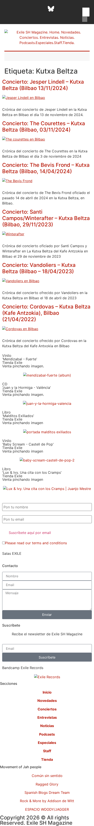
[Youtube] (73, 8)
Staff (47, 751)
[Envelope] (45, 15)
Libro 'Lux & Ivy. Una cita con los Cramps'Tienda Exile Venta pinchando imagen (32, 474)
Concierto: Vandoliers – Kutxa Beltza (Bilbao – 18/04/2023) (39, 268)
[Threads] (40, 8)
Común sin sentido (47, 775)
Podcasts (47, 734)
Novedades (47, 700)
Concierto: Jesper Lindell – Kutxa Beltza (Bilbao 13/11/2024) (43, 85)
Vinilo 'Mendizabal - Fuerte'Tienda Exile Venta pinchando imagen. (23, 360)
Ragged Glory (47, 784)
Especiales (47, 742)
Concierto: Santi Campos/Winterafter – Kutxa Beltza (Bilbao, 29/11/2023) (46, 218)
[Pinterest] (62, 8)
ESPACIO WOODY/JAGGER (47, 809)
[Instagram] (29, 8)
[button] (84, 4)
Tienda (47, 759)
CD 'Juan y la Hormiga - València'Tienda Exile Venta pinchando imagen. (26, 389)
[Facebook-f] (7, 8)
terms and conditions (49, 543)
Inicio (47, 692)
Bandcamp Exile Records (22, 668)
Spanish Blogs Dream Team (47, 792)
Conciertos (47, 709)
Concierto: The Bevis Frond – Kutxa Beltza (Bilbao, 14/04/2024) (46, 168)
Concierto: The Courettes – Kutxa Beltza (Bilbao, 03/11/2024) (43, 126)
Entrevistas (47, 717)
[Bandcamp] (34, 15)
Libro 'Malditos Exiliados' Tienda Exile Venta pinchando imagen (22, 417)
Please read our (36, 543)
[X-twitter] (18, 8)
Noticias (47, 726)
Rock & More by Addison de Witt (47, 801)
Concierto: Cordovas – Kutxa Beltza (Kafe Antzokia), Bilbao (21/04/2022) (46, 312)
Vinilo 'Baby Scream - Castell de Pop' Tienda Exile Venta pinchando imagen (28, 446)
